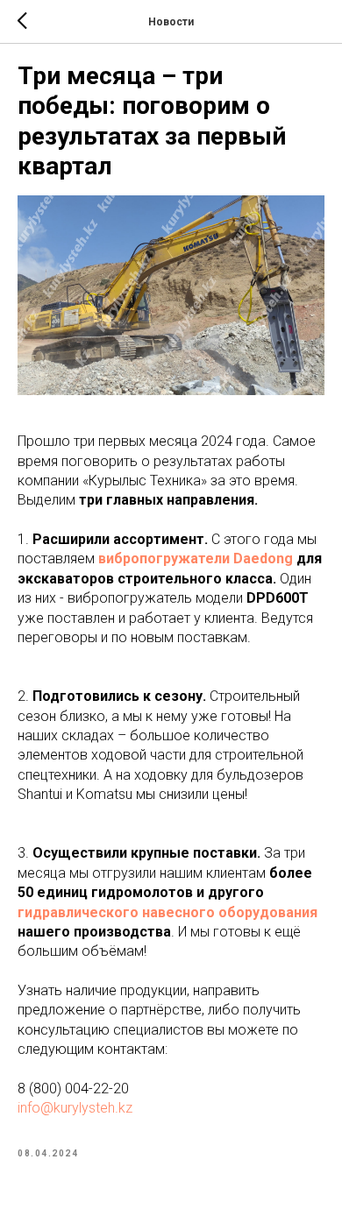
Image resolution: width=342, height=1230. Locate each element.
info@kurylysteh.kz (75, 1107)
